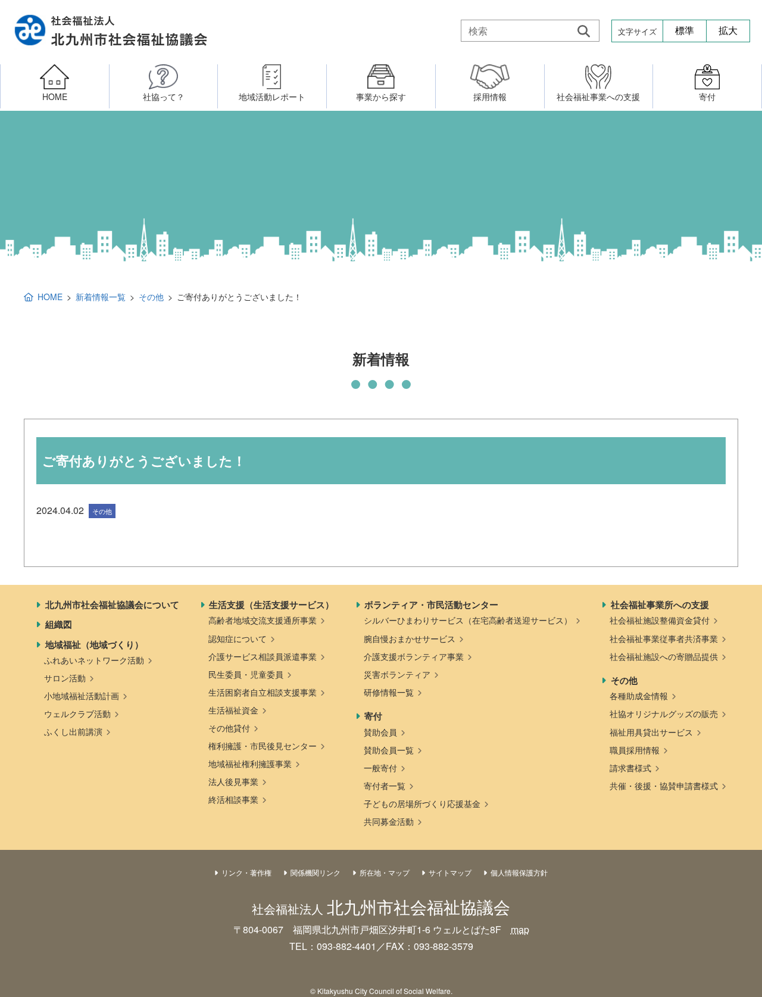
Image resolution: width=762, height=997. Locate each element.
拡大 (728, 31)
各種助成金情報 (639, 696)
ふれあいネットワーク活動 (94, 660)
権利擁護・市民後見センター (262, 746)
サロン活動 (65, 678)
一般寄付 (380, 768)
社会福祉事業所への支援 (660, 604)
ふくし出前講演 (73, 731)
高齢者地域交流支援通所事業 (262, 620)
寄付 (373, 715)
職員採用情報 (635, 750)
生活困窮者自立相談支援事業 (262, 692)
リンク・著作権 (246, 872)
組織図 (58, 624)
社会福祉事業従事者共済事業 (664, 638)
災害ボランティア (397, 674)
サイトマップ (450, 872)
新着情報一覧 (101, 297)
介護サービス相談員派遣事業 (262, 656)
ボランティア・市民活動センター (431, 604)
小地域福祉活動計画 (81, 696)
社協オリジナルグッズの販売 (664, 713)
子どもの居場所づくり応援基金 (422, 803)
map (520, 929)
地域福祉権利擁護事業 (250, 763)
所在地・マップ (385, 872)
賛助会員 (380, 732)
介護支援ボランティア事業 (414, 656)
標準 (684, 31)
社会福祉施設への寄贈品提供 (664, 656)
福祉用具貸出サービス (651, 732)
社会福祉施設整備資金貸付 (660, 620)
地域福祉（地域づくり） (94, 644)
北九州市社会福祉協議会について (112, 604)
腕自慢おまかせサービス (409, 638)
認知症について (237, 638)
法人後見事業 (233, 781)
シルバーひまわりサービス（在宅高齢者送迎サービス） (468, 620)
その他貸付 (229, 728)
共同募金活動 (389, 821)
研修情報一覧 (389, 692)
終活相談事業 (233, 799)
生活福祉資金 (233, 710)
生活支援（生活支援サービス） (271, 604)
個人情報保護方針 (519, 872)
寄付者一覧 (384, 786)
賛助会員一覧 (389, 750)
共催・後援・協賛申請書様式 (664, 786)
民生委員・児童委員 (245, 674)
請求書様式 (630, 768)
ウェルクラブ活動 (77, 713)
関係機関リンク (316, 872)
